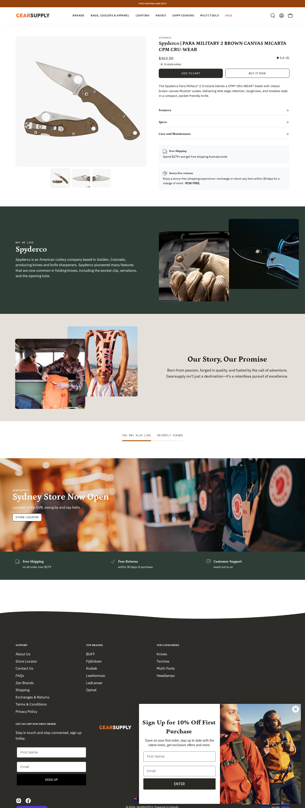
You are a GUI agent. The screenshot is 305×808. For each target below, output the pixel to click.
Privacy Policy (26, 711)
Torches (163, 661)
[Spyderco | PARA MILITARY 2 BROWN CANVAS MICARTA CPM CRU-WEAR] (60, 178)
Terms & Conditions (31, 704)
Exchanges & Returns (32, 697)
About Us (23, 654)
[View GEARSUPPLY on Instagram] (19, 801)
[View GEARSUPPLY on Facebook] (28, 801)
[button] (272, 15)
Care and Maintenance (175, 134)
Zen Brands (25, 682)
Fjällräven (94, 661)
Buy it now (257, 73)
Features (165, 110)
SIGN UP (51, 779)
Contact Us (24, 668)
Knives (162, 654)
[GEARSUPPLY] (33, 15)
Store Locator (27, 517)
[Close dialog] (295, 709)
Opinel (91, 690)
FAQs (20, 675)
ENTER (179, 783)
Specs (163, 122)
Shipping (22, 690)
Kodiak (91, 668)
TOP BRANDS (94, 645)
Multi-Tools (166, 668)
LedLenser (94, 682)
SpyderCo (165, 38)
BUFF (90, 654)
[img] (283, 57)
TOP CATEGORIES (168, 645)
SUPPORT (21, 645)
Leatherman (95, 675)
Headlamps (166, 675)
